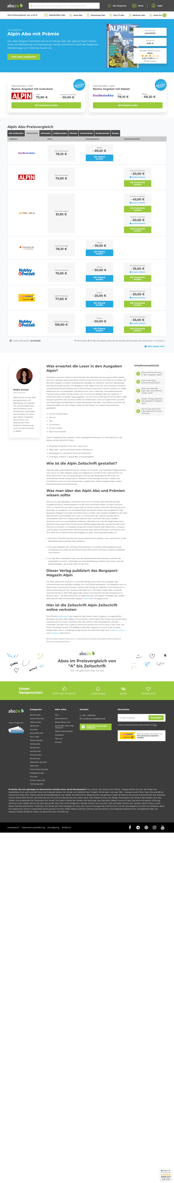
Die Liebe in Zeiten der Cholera (69, 800)
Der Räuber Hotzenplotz (119, 798)
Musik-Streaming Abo (39, 769)
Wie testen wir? (156, 346)
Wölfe (67, 809)
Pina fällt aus (63, 812)
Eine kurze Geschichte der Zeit (142, 795)
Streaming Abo (98, 15)
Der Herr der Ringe (144, 789)
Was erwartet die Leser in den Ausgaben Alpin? (151, 373)
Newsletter (59, 735)
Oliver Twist (143, 792)
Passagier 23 (69, 806)
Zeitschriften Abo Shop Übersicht (64, 727)
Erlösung (156, 800)
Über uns (58, 738)
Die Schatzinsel (23, 800)
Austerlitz (82, 809)
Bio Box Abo (35, 759)
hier (155, 725)
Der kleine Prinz (79, 795)
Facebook (113, 630)
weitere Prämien (138, 177)
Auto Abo (77, 15)
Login (160, 6)
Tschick (125, 803)
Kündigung (53, 827)
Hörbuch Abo (139, 15)
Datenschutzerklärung (33, 827)
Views (78, 806)
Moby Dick (24, 795)
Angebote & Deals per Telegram (96, 727)
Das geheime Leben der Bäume (114, 795)
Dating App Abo (36, 784)
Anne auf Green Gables (19, 803)
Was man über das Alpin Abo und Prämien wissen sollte (151, 390)
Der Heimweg (90, 800)
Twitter (122, 630)
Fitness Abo (34, 748)
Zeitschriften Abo (57, 15)
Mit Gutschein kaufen (46, 105)
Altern (36, 812)
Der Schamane (37, 800)
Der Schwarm (101, 803)
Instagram (54, 633)
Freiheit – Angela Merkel (124, 789)
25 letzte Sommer (48, 812)
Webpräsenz (63, 616)
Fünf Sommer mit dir (114, 806)
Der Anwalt (50, 800)
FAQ (56, 715)
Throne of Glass (124, 800)
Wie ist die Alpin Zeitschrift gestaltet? (150, 381)
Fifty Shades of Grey (98, 798)
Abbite (74, 809)
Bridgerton (75, 803)
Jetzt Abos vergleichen (23, 57)
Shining (90, 809)
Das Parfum (28, 806)
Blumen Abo (35, 715)
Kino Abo (33, 777)
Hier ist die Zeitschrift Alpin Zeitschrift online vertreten (151, 411)
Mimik (32, 803)
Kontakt (58, 742)
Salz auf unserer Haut (78, 798)
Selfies (113, 800)
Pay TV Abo (118, 15)
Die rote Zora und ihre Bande (55, 798)
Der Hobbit (66, 795)
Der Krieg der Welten (52, 792)
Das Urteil (64, 803)
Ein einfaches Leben (155, 806)
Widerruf (66, 827)
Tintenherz (39, 806)
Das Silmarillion (102, 809)
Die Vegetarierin (16, 809)
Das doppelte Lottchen (135, 806)
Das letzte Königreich (141, 800)
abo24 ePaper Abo (62, 722)
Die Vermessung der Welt (47, 803)
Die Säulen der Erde (53, 806)
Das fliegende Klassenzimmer (123, 809)
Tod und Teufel (115, 803)
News (140, 6)
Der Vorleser (135, 803)
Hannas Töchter (88, 803)
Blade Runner (93, 795)
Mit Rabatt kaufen (128, 105)
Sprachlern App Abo (38, 762)
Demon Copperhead (33, 809)
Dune (39, 792)
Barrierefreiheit (61, 719)
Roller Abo (34, 766)
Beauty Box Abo (36, 733)
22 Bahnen (28, 812)
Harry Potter (92, 789)
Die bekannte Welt (145, 809)
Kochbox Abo (35, 751)
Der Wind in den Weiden (141, 798)
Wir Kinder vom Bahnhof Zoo (76, 792)
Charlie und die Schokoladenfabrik (45, 795)
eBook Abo (34, 726)
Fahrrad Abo (35, 744)
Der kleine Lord (105, 789)
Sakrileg (18, 806)
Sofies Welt (21, 798)
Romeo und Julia (34, 798)
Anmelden (156, 718)
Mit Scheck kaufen (99, 278)
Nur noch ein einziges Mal (93, 806)
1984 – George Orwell (128, 792)
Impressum (13, 827)
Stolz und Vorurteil (28, 792)
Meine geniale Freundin (53, 809)
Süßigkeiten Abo (37, 773)
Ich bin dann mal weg (108, 792)
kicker (86, 598)
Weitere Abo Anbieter (64, 731)
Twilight (94, 792)
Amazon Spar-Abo (37, 780)
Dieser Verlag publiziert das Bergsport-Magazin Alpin (151, 401)
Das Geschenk (103, 800)
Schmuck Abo (36, 755)
